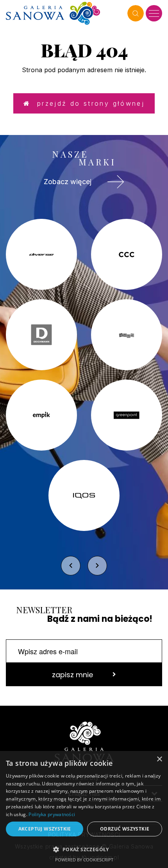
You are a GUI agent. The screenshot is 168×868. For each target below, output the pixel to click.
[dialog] (84, 809)
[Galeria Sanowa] (64, 13)
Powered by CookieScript (84, 860)
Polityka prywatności (52, 814)
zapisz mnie (72, 675)
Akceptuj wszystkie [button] (44, 828)
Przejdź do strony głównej (87, 103)
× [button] (159, 759)
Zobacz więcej (67, 182)
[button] (84, 849)
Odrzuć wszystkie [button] (124, 828)
